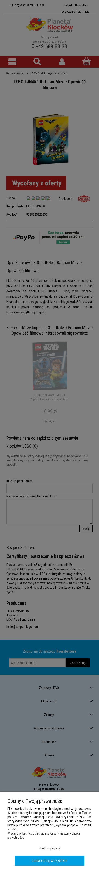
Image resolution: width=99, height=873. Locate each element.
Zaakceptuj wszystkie (49, 860)
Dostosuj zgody (49, 848)
